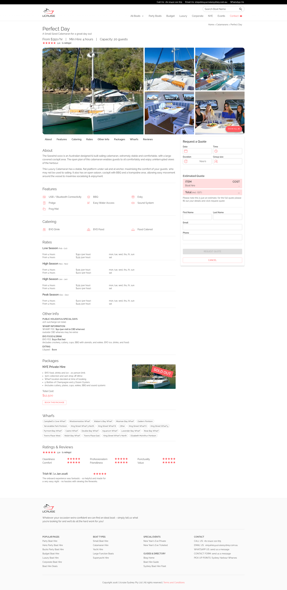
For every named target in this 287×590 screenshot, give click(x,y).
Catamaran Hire (100, 545)
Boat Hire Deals (50, 566)
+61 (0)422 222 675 (212, 541)
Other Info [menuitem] (103, 139)
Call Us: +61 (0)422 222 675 (169, 2)
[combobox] (224, 9)
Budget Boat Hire (50, 553)
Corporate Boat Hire (52, 562)
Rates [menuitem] (89, 139)
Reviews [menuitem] (148, 139)
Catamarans (222, 24)
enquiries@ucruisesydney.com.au (221, 545)
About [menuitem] (48, 139)
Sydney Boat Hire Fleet (155, 566)
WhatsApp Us (237, 2)
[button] (137, 16)
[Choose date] (186, 151)
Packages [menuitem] (119, 139)
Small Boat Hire (100, 541)
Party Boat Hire (49, 541)
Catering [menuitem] (76, 139)
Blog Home (149, 558)
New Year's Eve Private (155, 541)
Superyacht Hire (101, 558)
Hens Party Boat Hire (52, 545)
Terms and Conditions (174, 582)
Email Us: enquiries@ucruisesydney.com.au (206, 2)
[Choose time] (216, 151)
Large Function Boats (103, 553)
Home (211, 24)
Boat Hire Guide (151, 562)
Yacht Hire (98, 549)
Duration (187, 157)
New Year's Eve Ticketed (156, 545)
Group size (218, 157)
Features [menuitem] (62, 139)
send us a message (219, 549)
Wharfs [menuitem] (134, 139)
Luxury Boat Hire (50, 558)
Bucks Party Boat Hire (53, 549)
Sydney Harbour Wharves (224, 558)
